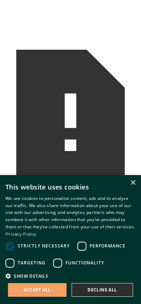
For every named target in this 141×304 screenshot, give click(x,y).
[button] (70, 276)
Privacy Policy (21, 234)
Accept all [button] (37, 290)
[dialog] (70, 239)
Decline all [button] (102, 290)
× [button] (133, 182)
